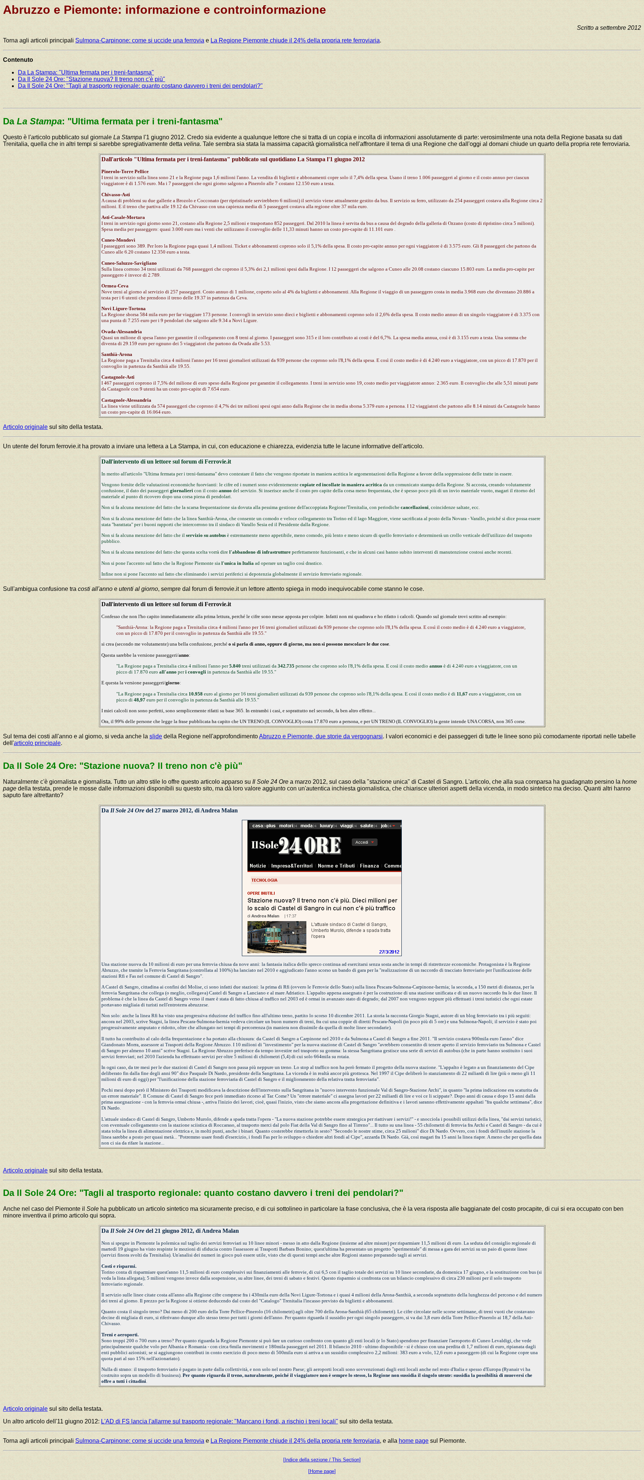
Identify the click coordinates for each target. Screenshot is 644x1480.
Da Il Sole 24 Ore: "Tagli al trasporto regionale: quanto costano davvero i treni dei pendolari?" (140, 86)
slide (155, 736)
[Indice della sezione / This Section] (322, 1460)
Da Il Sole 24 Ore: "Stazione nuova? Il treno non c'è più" (91, 79)
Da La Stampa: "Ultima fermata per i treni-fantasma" (86, 72)
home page (414, 1441)
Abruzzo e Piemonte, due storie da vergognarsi (321, 736)
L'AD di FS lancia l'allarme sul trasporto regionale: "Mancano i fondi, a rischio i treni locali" (219, 1421)
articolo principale (37, 743)
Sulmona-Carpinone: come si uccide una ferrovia (139, 40)
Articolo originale (25, 427)
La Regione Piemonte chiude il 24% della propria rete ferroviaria (295, 40)
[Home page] (322, 1471)
